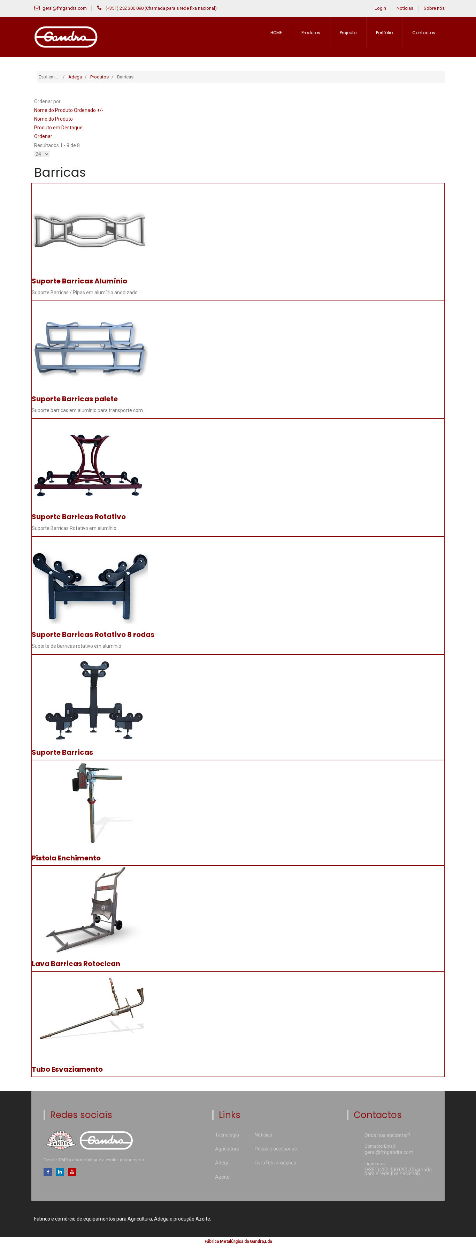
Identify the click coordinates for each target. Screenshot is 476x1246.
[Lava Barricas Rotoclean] (91, 909)
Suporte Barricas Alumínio (79, 281)
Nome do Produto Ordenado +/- (68, 110)
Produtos (310, 33)
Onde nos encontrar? (387, 1135)
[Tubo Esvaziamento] (91, 1015)
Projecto (348, 33)
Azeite (222, 1177)
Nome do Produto (53, 119)
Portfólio (384, 33)
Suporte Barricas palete (75, 399)
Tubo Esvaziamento (67, 1069)
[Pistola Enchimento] (91, 803)
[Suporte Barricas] (91, 698)
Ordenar (43, 136)
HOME (276, 33)
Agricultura (227, 1149)
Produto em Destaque (58, 127)
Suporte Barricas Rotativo (79, 517)
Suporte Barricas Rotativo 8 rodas (93, 634)
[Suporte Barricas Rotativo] (90, 462)
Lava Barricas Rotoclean (76, 963)
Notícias (405, 8)
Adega (222, 1162)
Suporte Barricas (62, 752)
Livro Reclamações (275, 1162)
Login (380, 8)
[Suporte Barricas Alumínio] (90, 226)
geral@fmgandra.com (65, 8)
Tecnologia (227, 1135)
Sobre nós (434, 8)
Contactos (423, 33)
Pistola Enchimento (66, 858)
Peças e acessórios (276, 1149)
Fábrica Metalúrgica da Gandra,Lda (238, 1241)
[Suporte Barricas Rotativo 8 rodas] (90, 580)
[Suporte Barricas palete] (90, 344)
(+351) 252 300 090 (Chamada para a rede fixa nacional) (161, 8)
